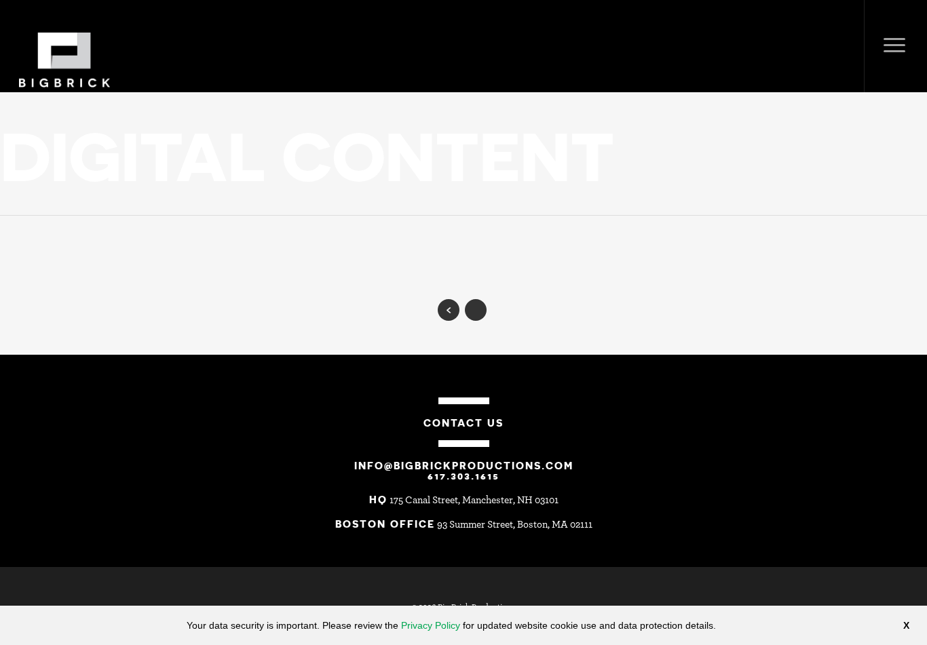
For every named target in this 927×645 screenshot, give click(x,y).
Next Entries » (476, 310)
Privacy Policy (430, 625)
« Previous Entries (448, 310)
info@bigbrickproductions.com (463, 465)
